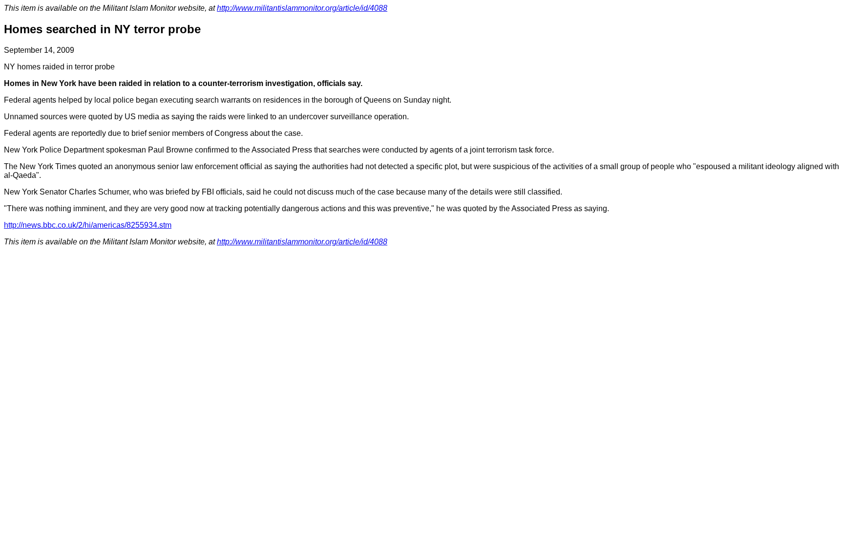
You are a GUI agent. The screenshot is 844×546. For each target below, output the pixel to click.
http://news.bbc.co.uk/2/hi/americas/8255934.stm (87, 225)
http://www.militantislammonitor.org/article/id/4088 (302, 8)
